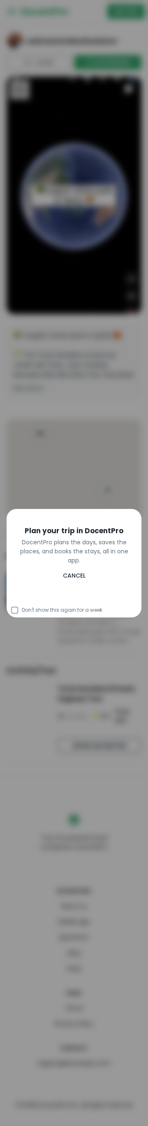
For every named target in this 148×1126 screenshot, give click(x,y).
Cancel (74, 596)
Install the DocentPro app (74, 578)
